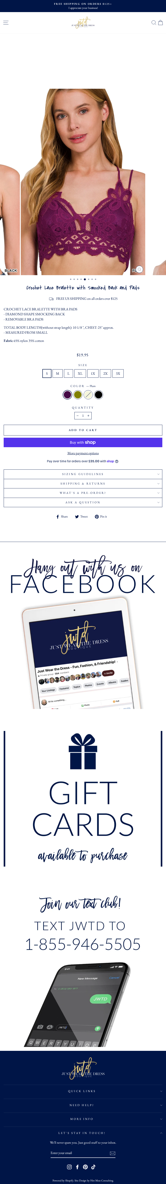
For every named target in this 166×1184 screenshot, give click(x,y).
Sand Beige (88, 394)
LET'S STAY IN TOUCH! (82, 1133)
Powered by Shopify (63, 1180)
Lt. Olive (77, 394)
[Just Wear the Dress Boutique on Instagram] (69, 1166)
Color (83, 386)
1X (93, 373)
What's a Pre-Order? (83, 493)
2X (105, 373)
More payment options (83, 453)
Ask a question (83, 502)
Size (83, 365)
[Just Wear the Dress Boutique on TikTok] (93, 1166)
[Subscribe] (112, 1153)
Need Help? (82, 1105)
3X (118, 373)
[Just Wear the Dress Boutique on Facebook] (77, 1166)
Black (98, 394)
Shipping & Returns (83, 483)
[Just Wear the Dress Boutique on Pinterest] (85, 1166)
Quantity (83, 407)
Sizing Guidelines (83, 474)
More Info (82, 1119)
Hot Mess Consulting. (102, 1180)
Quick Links (82, 1091)
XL (80, 373)
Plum (67, 394)
